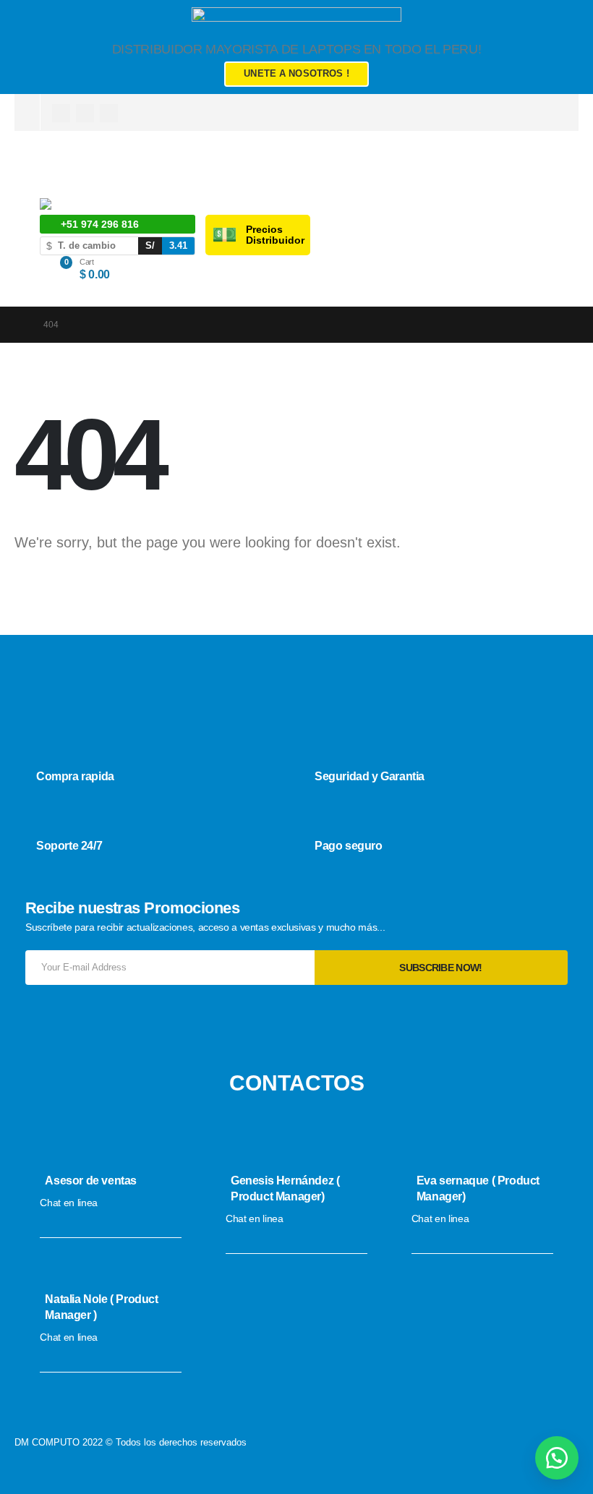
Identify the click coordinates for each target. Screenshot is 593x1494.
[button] (557, 1458)
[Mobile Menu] (48, 173)
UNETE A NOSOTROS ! (296, 73)
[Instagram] (85, 113)
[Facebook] (61, 113)
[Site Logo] (87, 206)
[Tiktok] (109, 113)
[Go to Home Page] (18, 324)
